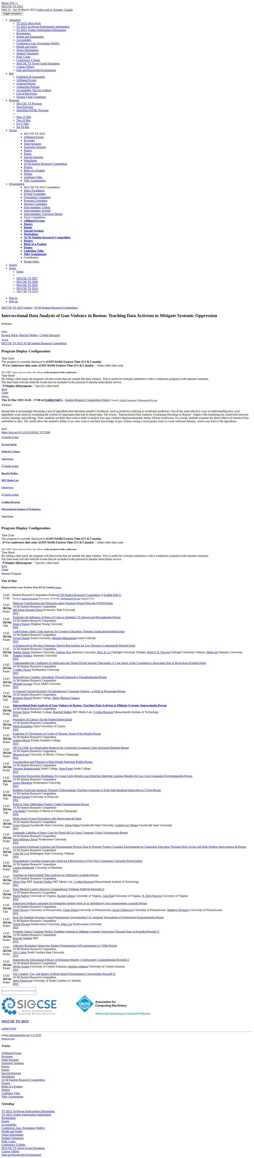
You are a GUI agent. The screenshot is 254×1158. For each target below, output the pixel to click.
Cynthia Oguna (22, 669)
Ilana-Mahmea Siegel (25, 839)
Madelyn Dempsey (178, 910)
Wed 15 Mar (23, 117)
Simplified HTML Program (32, 110)
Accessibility (23, 40)
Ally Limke (19, 952)
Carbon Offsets (25, 66)
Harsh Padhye (21, 895)
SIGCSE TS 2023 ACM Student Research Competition (34, 343)
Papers (28, 150)
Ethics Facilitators (34, 190)
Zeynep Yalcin (9, 335)
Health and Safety (26, 46)
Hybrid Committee (35, 194)
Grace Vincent (21, 825)
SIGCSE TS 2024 (27, 288)
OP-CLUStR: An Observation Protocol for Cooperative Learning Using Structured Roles (71, 747)
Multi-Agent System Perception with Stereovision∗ (47, 818)
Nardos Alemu (21, 652)
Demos (28, 173)
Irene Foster (66, 768)
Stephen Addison (78, 966)
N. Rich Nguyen (152, 895)
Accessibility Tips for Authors (33, 90)
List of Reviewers (26, 93)
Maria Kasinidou (23, 726)
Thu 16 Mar (23, 120)
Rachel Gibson (66, 895)
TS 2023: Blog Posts (28, 23)
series (28, 307)
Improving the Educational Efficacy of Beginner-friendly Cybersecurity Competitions (71, 959)
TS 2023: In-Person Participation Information (42, 26)
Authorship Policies (27, 86)
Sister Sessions (32, 143)
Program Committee (35, 200)
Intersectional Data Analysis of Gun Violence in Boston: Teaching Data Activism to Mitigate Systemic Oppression (90, 705)
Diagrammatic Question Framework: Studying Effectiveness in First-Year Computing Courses (77, 861)
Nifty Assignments (35, 180)
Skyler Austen (21, 966)
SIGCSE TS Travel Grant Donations (38, 63)
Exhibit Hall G (53, 400)
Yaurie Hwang (21, 924)
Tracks (13, 130)
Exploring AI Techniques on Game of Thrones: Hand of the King (57, 733)
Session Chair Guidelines (31, 96)
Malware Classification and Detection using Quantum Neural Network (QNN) (63, 603)
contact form (8, 1028)
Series (19, 271)
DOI (4, 429)
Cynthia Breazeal (49, 335)
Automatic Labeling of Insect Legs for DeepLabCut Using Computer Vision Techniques (70, 832)
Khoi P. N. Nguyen (158, 652)
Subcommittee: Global (37, 207)
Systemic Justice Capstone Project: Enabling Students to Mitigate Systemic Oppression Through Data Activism (86, 931)
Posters (28, 167)
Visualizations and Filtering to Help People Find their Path (52, 761)
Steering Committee (35, 204)
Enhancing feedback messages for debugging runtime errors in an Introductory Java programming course (80, 903)
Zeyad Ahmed (21, 638)
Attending (15, 20)
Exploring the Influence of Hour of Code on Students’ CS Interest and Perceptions (66, 617)
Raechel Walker (29, 335)
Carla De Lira (21, 853)
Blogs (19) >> (9, 3)
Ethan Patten (72, 825)
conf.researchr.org (19, 1035)
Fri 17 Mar (22, 123)
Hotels (5, 1121)
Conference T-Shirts (28, 60)
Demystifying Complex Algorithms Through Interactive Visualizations (60, 677)
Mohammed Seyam (147, 400)
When (5, 396)
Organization (16, 183)
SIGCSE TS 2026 (27, 281)
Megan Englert (21, 796)
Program (14, 100)
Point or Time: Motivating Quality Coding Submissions (51, 804)
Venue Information (27, 50)
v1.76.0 (35, 1035)
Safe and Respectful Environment (36, 70)
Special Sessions (33, 157)
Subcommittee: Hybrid (37, 210)
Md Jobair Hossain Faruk (28, 609)
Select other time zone (110, 365)
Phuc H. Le (104, 652)
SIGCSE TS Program (29, 103)
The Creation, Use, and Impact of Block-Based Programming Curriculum (64, 974)
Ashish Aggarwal (128, 400)
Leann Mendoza (22, 782)
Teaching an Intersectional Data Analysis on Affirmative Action (55, 875)
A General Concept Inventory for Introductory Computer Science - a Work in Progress (69, 691)
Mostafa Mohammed (64, 638)
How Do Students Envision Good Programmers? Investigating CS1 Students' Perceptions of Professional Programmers (88, 917)
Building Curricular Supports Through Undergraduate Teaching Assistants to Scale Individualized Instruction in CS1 (87, 790)
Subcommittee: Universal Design (43, 214)
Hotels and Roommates (30, 36)
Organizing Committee (37, 197)
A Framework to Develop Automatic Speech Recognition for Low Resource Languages (74, 645)
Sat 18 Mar (22, 127)
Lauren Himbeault (23, 867)
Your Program (24, 107)
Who (4, 331)
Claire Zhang (70, 910)
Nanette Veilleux (22, 655)
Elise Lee (66, 924)
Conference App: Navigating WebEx (38, 43)
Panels (27, 153)
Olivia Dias (19, 881)
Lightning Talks (33, 177)
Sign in (13, 298)
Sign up (13, 301)
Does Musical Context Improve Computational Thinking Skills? (58, 889)
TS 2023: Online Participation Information (41, 30)
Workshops (30, 160)
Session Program (11, 573)
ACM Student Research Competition (45, 163)
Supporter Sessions (35, 147)
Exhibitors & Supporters (30, 76)
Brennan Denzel (22, 698)
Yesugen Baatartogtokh (26, 768)
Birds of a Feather (34, 170)
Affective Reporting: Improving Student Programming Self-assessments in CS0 (65, 945)
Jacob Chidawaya (122, 910)
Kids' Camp (23, 56)
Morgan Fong (21, 754)
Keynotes (29, 140)
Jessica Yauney (21, 624)
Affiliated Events (26, 80)
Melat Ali (212, 652)
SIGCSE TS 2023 (12, 307)
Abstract (6, 404)
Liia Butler (19, 811)
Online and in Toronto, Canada (54, 9)
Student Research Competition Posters (87, 400)
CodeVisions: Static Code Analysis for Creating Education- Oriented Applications (69, 631)
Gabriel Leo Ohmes (126, 825)
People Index (31, 261)
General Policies (26, 83)
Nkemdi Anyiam (22, 683)
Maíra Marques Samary (66, 698)
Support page (8, 1038)
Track (4, 340)
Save (4, 389)
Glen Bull (108, 895)
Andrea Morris (21, 740)
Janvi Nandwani (22, 980)
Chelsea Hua (63, 652)
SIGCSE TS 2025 (27, 285)
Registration (23, 33)
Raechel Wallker (22, 938)
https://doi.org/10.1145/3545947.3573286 (25, 432)
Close (4, 392)
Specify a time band (47, 385)
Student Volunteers (27, 53)
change (58, 587)
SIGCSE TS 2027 (27, 278)
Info (11, 73)
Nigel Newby (21, 910)
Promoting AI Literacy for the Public (42, 719)
